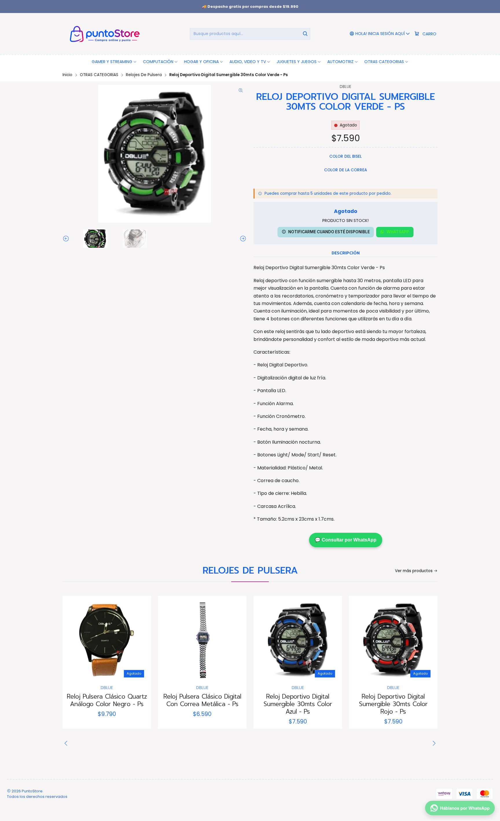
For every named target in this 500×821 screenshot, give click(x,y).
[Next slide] (242, 238)
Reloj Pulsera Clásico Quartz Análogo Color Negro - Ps (107, 700)
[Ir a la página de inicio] (103, 33)
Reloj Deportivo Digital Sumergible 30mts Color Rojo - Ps (393, 704)
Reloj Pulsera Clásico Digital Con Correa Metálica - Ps (202, 700)
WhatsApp (398, 231)
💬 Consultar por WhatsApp (345, 539)
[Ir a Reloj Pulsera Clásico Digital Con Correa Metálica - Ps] (202, 640)
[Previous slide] (66, 238)
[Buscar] (305, 34)
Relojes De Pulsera (144, 75)
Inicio (67, 75)
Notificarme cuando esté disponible (329, 231)
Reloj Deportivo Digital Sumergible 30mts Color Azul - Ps (298, 704)
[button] (114, 61)
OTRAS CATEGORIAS (99, 75)
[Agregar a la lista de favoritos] (73, 638)
